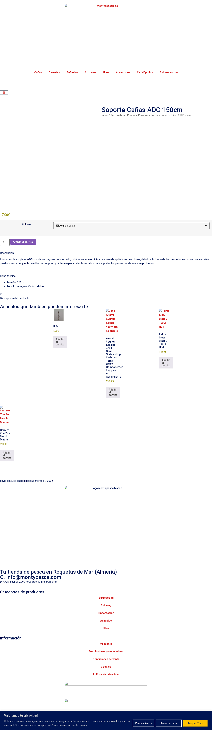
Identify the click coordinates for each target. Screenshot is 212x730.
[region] (106, 720)
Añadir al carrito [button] (60, 342)
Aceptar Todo (195, 723)
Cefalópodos (145, 72)
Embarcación (106, 613)
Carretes (54, 72)
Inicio (105, 115)
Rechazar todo (168, 723)
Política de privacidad (106, 674)
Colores (26, 224)
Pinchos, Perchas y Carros (143, 115)
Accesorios (123, 72)
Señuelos (72, 72)
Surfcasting (117, 115)
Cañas (38, 72)
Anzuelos (90, 72)
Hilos (106, 72)
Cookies (106, 666)
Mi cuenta (106, 643)
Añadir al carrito (23, 241)
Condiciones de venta (106, 659)
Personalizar (142, 723)
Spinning (106, 605)
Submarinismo (169, 72)
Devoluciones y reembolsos (106, 651)
